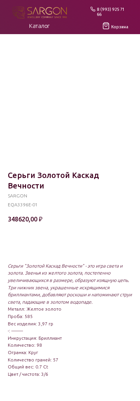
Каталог (39, 25)
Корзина (119, 26)
